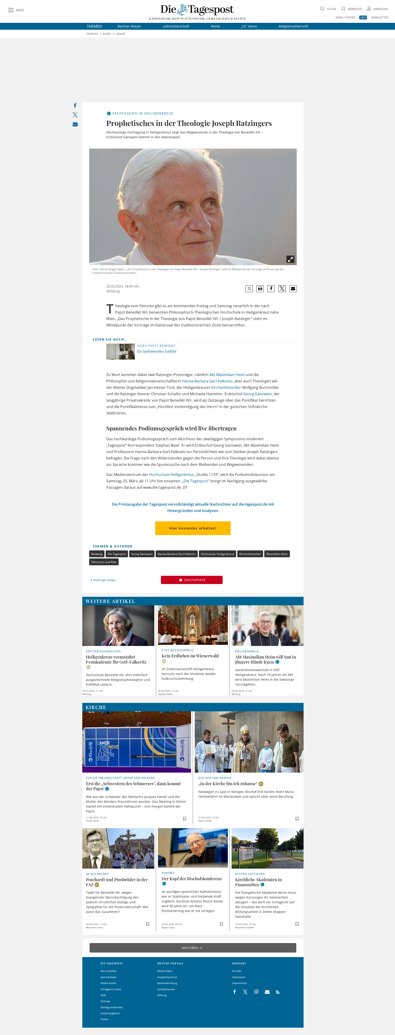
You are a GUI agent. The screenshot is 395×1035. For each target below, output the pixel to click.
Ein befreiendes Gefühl (156, 351)
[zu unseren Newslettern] (264, 992)
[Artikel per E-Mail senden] (293, 288)
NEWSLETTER (379, 17)
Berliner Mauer (129, 26)
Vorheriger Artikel (104, 580)
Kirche (107, 33)
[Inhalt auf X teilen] (75, 115)
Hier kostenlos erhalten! (192, 528)
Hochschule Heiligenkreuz (171, 474)
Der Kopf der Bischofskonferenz (192, 878)
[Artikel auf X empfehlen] (282, 288)
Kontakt (237, 971)
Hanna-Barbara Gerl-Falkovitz (207, 381)
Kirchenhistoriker (226, 387)
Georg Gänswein (257, 393)
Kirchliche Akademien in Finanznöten (258, 882)
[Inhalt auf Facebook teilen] (75, 106)
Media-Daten (165, 971)
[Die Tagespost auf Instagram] (253, 992)
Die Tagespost (196, 480)
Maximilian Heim (230, 374)
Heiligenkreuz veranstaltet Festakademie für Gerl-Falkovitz (116, 659)
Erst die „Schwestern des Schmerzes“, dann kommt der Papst (133, 786)
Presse (104, 1019)
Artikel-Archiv (108, 983)
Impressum (238, 977)
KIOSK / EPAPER (345, 17)
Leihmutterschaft (176, 26)
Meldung (96, 554)
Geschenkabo (109, 977)
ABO (363, 17)
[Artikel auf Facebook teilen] (271, 288)
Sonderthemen (166, 989)
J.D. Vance (249, 26)
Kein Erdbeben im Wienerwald (190, 656)
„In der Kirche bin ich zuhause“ (228, 783)
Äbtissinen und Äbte (104, 562)
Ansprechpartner (167, 977)
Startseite (92, 33)
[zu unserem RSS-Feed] (275, 992)
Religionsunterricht (293, 26)
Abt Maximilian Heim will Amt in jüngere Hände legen (265, 659)
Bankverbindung (167, 983)
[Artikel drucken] (260, 288)
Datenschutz (239, 983)
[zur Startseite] (197, 9)
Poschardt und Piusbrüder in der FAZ (117, 882)
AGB (103, 995)
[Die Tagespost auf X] (243, 992)
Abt (212, 374)
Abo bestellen (109, 971)
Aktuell (120, 33)
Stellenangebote (110, 1013)
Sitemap (105, 1001)
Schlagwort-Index (111, 989)
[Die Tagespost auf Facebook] (235, 992)
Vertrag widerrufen (112, 1007)
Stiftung (162, 995)
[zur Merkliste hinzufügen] (249, 288)
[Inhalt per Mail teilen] (75, 125)
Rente (215, 26)
